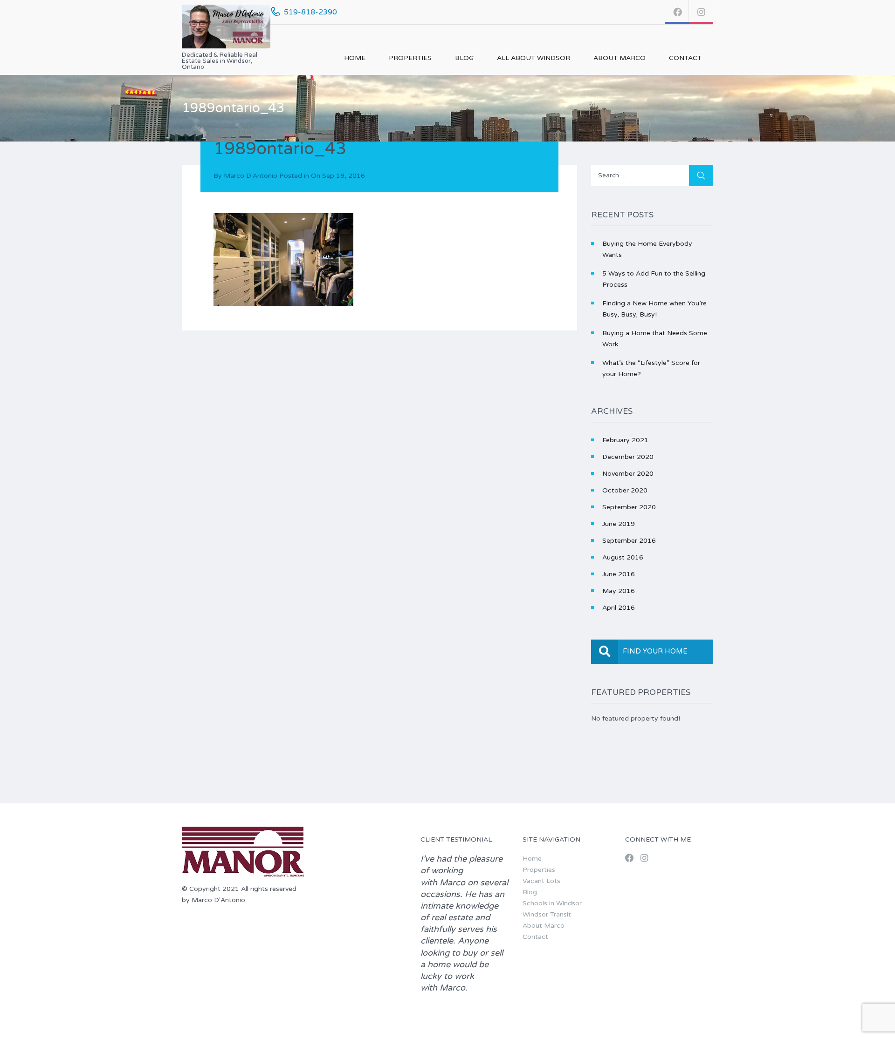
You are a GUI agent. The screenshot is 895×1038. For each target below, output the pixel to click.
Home (354, 58)
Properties (410, 58)
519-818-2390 (310, 12)
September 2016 (629, 541)
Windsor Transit (547, 914)
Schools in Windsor (552, 903)
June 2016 (618, 574)
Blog (464, 58)
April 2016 (618, 608)
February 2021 (625, 440)
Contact (685, 58)
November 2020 (628, 474)
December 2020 (628, 457)
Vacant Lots (541, 881)
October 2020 (624, 490)
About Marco (619, 58)
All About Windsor (533, 58)
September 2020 (629, 507)
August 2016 (622, 557)
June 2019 (618, 524)
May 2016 (618, 591)
